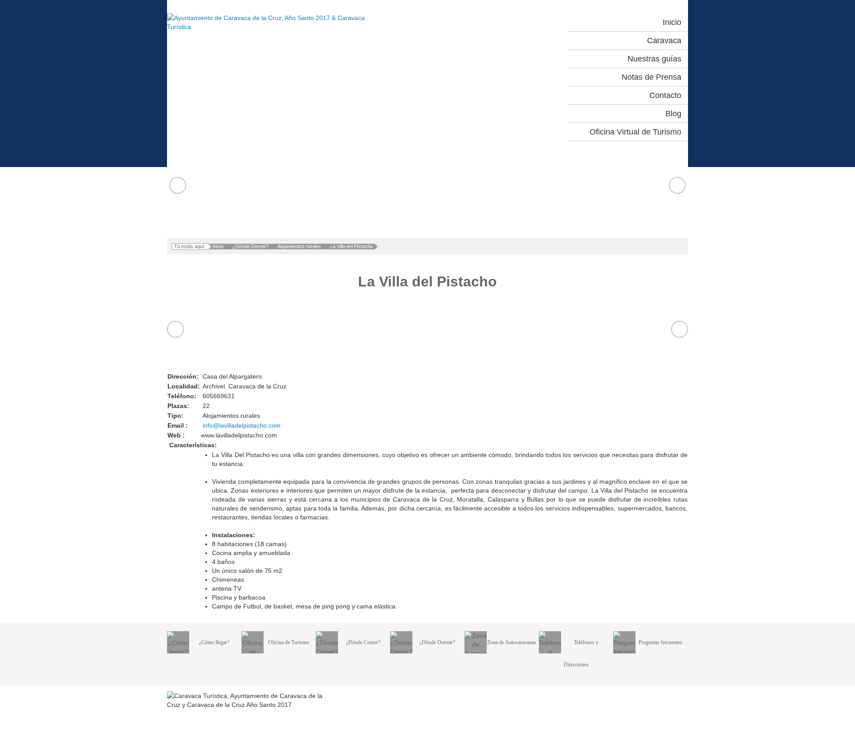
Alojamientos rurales (299, 246)
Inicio (218, 246)
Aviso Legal (593, 696)
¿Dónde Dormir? (250, 246)
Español (497, 22)
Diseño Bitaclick (665, 735)
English (536, 22)
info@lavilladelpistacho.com (242, 425)
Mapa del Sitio (636, 696)
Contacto (676, 696)
